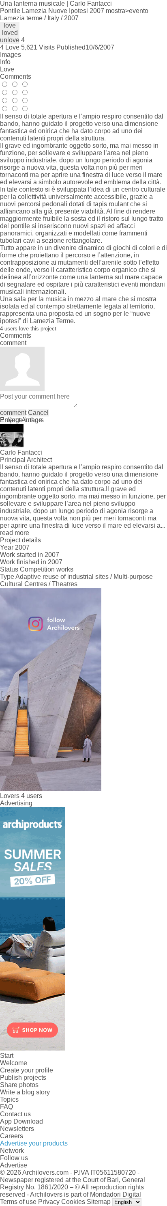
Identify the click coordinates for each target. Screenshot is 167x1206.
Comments (15, 76)
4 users (31, 795)
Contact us (15, 1114)
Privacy (49, 1201)
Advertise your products (34, 1143)
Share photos (19, 1084)
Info (5, 61)
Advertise (13, 1165)
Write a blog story (25, 1092)
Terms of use (18, 1201)
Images (10, 54)
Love (7, 69)
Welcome (13, 1062)
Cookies (73, 1201)
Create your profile (26, 1070)
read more (14, 532)
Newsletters (17, 1128)
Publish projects (23, 1077)
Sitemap (99, 1201)
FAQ (6, 1106)
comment (13, 412)
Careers (11, 1136)
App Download (21, 1121)
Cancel (38, 412)
